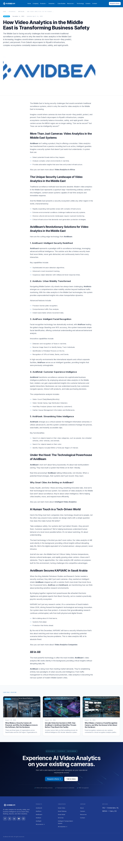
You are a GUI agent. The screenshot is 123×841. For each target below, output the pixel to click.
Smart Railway (62, 811)
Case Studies (61, 3)
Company (35, 3)
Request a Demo (115, 3)
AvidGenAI (39, 808)
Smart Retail (61, 814)
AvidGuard (39, 814)
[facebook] (5, 819)
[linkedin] (14, 819)
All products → (40, 824)
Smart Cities (61, 808)
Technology (80, 3)
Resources (70, 3)
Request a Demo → (54, 779)
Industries (51, 3)
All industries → (62, 826)
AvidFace (38, 811)
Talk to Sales (71, 779)
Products (43, 3)
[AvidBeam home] (9, 3)
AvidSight (38, 821)
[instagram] (23, 819)
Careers (88, 3)
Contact (94, 3)
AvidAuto (38, 818)
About (82, 808)
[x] (10, 819)
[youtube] (19, 819)
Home (29, 3)
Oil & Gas (61, 818)
